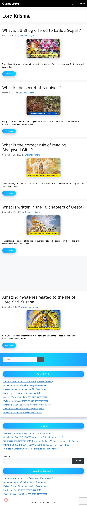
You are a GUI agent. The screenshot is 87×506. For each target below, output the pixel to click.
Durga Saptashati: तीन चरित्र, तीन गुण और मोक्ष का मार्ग (24, 385)
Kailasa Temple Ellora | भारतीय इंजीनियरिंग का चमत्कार (24, 389)
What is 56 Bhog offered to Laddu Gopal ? (41, 30)
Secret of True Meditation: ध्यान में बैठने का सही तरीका (25, 397)
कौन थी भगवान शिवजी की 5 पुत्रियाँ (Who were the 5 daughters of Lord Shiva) (35, 437)
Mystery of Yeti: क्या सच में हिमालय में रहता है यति (22, 393)
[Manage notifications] (6, 500)
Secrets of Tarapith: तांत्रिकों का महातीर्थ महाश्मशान (23, 409)
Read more (9, 74)
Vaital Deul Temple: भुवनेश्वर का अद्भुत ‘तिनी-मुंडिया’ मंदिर (25, 401)
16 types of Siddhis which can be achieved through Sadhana (31, 449)
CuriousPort (10, 3)
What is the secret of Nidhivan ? (32, 87)
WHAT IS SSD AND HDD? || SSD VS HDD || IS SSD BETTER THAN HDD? (36, 445)
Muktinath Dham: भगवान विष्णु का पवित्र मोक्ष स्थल (22, 412)
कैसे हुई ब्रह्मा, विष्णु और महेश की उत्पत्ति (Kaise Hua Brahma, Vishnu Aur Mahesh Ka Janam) (40, 441)
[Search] (40, 359)
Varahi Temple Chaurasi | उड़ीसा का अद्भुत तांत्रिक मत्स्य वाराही (28, 381)
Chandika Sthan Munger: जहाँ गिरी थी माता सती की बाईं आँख (27, 405)
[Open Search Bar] (71, 3)
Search (6, 456)
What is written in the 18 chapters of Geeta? (43, 207)
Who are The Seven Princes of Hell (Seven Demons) (27, 433)
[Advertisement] (43, 274)
